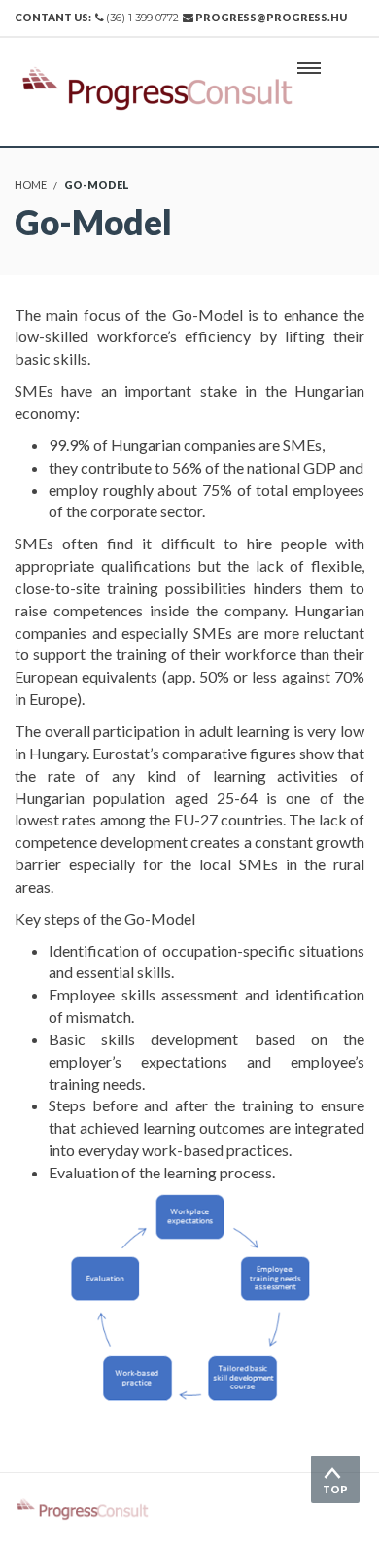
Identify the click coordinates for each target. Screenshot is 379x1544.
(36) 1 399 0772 (142, 17)
